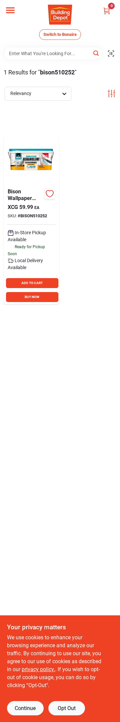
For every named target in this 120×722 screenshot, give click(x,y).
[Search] (96, 53)
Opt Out (67, 708)
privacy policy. (38, 669)
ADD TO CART (32, 283)
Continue (25, 708)
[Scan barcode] (111, 53)
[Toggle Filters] (111, 93)
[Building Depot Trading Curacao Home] (60, 15)
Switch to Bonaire (60, 34)
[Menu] (10, 10)
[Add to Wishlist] (49, 193)
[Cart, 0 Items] (106, 10)
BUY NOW (32, 297)
